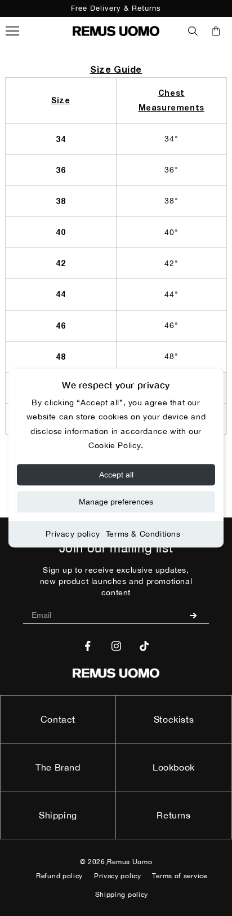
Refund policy (59, 876)
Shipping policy (122, 895)
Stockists (174, 719)
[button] (193, 31)
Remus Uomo (129, 862)
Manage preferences (116, 501)
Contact (58, 719)
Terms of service (179, 876)
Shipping (58, 815)
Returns (173, 815)
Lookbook (174, 767)
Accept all (116, 474)
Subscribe (197, 615)
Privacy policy (73, 533)
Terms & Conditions (143, 533)
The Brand (57, 767)
